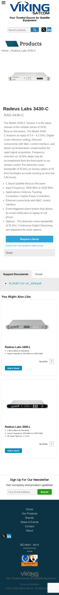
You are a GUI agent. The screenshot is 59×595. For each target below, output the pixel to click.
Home (5, 50)
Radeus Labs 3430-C (23, 50)
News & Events (30, 522)
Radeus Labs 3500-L (17, 426)
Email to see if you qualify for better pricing (24, 246)
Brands (29, 518)
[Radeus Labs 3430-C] (29, 76)
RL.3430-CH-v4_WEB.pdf (25, 283)
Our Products (29, 513)
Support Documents (15, 274)
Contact (29, 526)
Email (38, 274)
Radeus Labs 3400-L (17, 347)
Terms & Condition (29, 584)
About (29, 530)
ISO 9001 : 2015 (29, 547)
